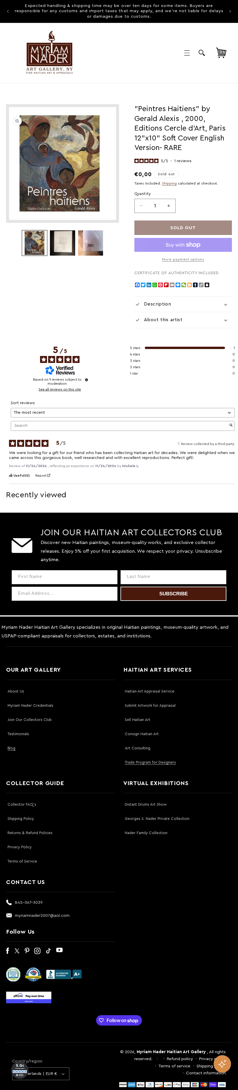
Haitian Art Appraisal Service (149, 691)
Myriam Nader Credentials (30, 705)
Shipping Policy (21, 818)
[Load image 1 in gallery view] (34, 242)
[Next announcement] (230, 11)
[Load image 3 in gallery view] (90, 242)
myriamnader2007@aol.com (42, 915)
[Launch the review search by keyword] (231, 426)
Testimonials (18, 734)
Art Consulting (137, 748)
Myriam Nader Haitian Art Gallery (171, 1052)
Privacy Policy (20, 847)
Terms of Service (22, 861)
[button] (187, 52)
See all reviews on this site (60, 389)
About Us (16, 691)
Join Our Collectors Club (30, 720)
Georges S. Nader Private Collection (157, 818)
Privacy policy (212, 1059)
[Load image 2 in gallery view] (62, 242)
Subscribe (173, 593)
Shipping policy (211, 1066)
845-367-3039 (29, 902)
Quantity (142, 194)
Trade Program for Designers (150, 762)
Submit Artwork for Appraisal (150, 705)
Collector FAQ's (22, 804)
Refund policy (180, 1059)
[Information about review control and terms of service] (86, 379)
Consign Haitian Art (142, 734)
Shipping (169, 183)
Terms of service (174, 1066)
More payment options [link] (183, 259)
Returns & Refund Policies (30, 833)
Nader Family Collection (146, 833)
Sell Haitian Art (137, 720)
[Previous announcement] (7, 11)
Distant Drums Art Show (146, 804)
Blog (11, 748)
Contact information (206, 1073)
